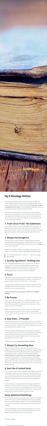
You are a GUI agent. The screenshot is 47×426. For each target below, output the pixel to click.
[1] (13, 332)
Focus (31, 325)
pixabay (13, 419)
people (12, 256)
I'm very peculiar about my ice (17, 242)
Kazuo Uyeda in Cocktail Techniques (31, 251)
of (10, 256)
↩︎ (23, 425)
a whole (39, 255)
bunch (8, 256)
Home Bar (14, 198)
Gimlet (35, 350)
